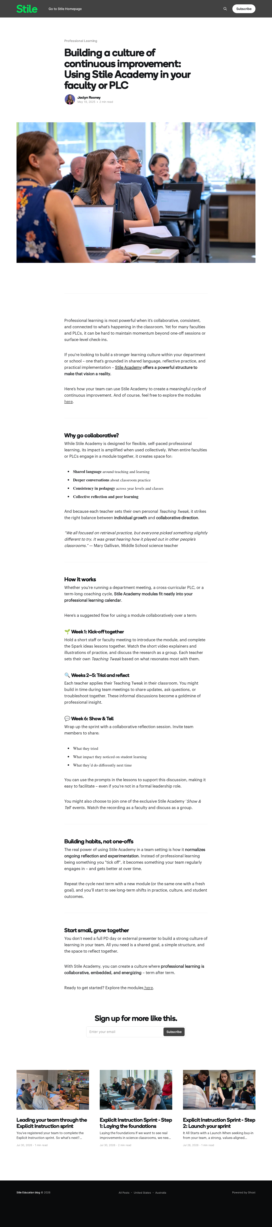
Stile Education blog (28, 1192)
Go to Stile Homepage (65, 9)
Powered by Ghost (243, 1192)
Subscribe (243, 9)
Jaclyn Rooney (89, 97)
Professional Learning (80, 41)
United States (142, 1192)
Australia (160, 1192)
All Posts (124, 1192)
